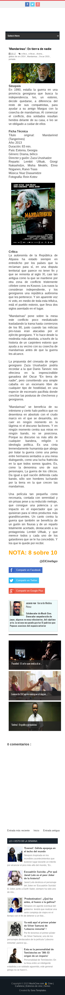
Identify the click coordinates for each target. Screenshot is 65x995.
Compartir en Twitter (26, 580)
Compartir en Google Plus (29, 590)
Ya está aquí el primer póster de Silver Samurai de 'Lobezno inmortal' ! (40, 925)
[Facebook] (27, 4)
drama (39, 54)
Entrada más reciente (18, 830)
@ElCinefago (49, 561)
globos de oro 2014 (17, 56)
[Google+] (38, 4)
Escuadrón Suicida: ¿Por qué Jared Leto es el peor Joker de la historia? (40, 875)
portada (12, 59)
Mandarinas (32, 56)
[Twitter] (32, 4)
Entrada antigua (51, 830)
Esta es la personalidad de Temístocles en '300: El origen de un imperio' (39, 952)
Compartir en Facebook (28, 570)
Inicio (36, 830)
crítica (24, 54)
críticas (31, 54)
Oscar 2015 (44, 56)
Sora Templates (38, 990)
